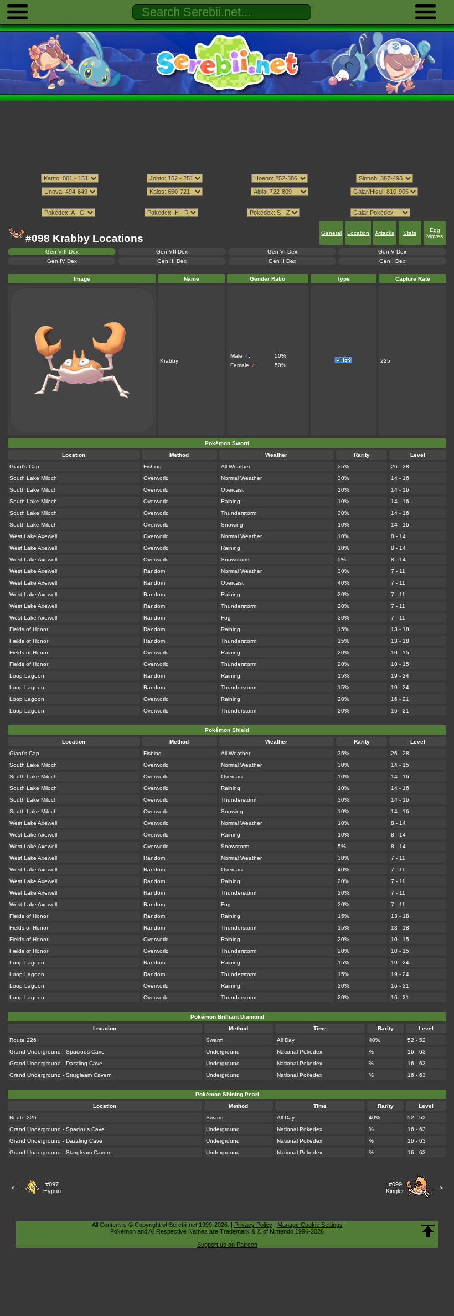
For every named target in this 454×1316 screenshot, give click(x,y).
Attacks (384, 233)
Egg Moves (434, 233)
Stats (409, 233)
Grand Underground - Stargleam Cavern (60, 1075)
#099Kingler (395, 1187)
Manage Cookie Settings (310, 1224)
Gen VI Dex (282, 252)
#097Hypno (52, 1187)
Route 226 (23, 1040)
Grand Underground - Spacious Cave (57, 1052)
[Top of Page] (428, 1231)
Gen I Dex (392, 261)
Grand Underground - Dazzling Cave (55, 1063)
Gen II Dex (282, 261)
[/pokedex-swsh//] (227, 202)
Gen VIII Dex (62, 252)
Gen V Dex (392, 252)
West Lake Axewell (33, 536)
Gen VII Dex (172, 252)
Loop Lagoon (26, 676)
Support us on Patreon (227, 1244)
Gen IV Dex (62, 261)
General (331, 233)
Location (358, 233)
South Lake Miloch (33, 478)
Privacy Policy (253, 1224)
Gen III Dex (172, 261)
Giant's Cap (24, 466)
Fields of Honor (28, 629)
